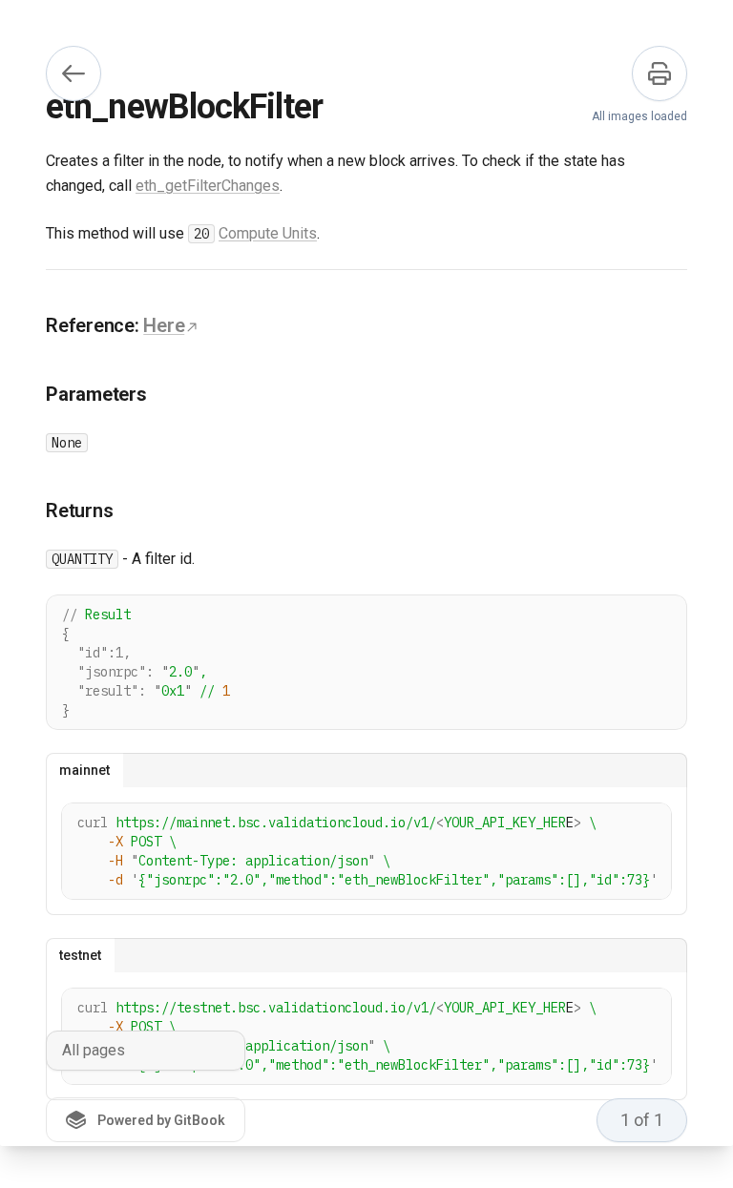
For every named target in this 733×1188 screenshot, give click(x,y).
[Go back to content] (73, 73)
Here (163, 325)
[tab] (84, 770)
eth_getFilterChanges (208, 186)
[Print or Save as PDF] (659, 73)
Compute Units (268, 233)
